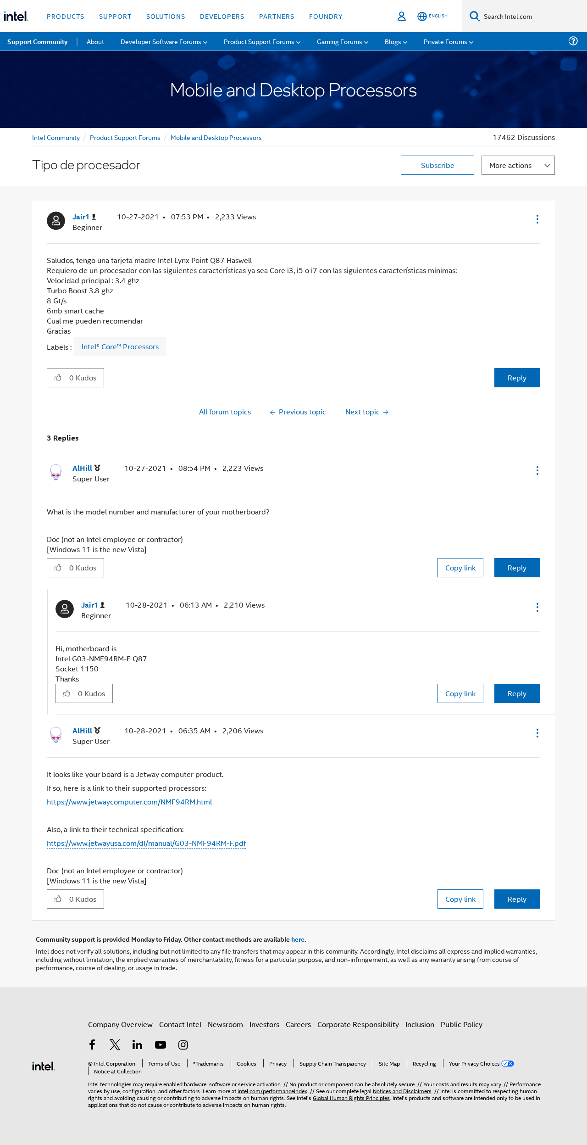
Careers (298, 1024)
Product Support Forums (125, 137)
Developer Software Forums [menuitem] (161, 41)
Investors (264, 1024)
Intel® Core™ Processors (120, 346)
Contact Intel (180, 1024)
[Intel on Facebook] (92, 1045)
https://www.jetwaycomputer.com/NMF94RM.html (129, 801)
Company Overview (120, 1024)
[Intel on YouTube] (160, 1045)
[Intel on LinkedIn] (137, 1045)
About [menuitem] (95, 41)
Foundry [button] (326, 16)
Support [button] (115, 16)
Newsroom (225, 1024)
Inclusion (419, 1024)
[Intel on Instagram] (183, 1045)
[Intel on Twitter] (115, 1045)
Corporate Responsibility (358, 1024)
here (298, 939)
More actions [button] (510, 165)
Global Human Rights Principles (351, 1097)
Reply (517, 377)
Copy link (460, 567)
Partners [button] (276, 16)
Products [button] (65, 16)
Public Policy (461, 1024)
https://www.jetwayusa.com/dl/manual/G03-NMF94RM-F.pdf (146, 843)
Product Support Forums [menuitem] (259, 41)
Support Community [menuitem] (37, 41)
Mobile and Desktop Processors (216, 137)
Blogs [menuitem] (393, 41)
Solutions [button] (165, 16)
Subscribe (437, 165)
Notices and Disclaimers (402, 1090)
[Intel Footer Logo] (43, 1065)
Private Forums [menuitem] (445, 41)
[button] (537, 219)
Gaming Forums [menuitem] (339, 41)
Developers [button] (222, 16)
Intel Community (56, 137)
